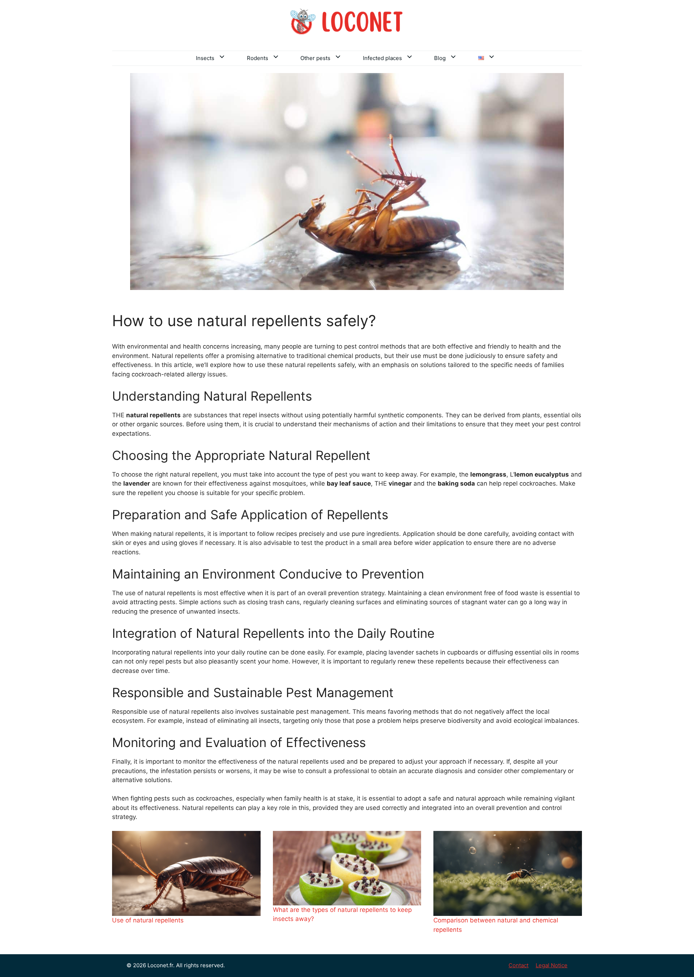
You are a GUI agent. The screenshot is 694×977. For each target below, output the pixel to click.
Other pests (315, 58)
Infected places (382, 58)
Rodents (257, 58)
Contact (518, 965)
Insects (205, 58)
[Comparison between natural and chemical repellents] (507, 873)
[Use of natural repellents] (186, 873)
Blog (440, 58)
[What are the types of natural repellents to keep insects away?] (347, 868)
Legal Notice (551, 965)
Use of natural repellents (148, 920)
